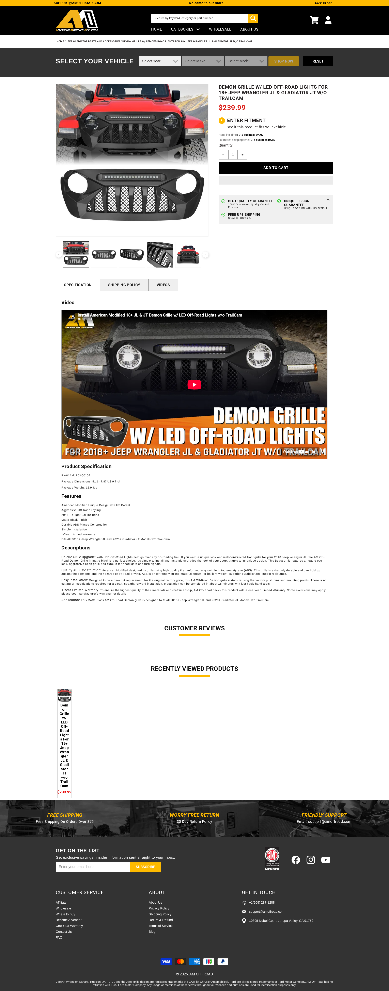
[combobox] (204, 18)
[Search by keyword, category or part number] (253, 18)
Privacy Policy (159, 908)
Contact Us (64, 931)
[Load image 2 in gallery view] (104, 255)
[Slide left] (59, 255)
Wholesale (63, 908)
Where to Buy (65, 914)
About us (249, 29)
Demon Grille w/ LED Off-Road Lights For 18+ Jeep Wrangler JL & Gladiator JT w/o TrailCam (187, 41)
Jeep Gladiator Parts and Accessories (93, 41)
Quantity (226, 145)
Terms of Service (161, 925)
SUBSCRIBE (145, 867)
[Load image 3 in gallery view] (132, 255)
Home (156, 29)
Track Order (322, 3)
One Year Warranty (69, 925)
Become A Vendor (68, 920)
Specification (78, 285)
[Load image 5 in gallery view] (188, 255)
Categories (182, 29)
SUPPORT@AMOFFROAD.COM (77, 3)
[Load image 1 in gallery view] (76, 255)
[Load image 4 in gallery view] (160, 255)
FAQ (59, 937)
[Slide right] (205, 255)
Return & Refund (161, 920)
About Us (155, 902)
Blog (152, 931)
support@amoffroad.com (330, 821)
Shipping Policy (124, 285)
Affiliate (61, 902)
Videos (163, 285)
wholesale (220, 29)
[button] (314, 20)
